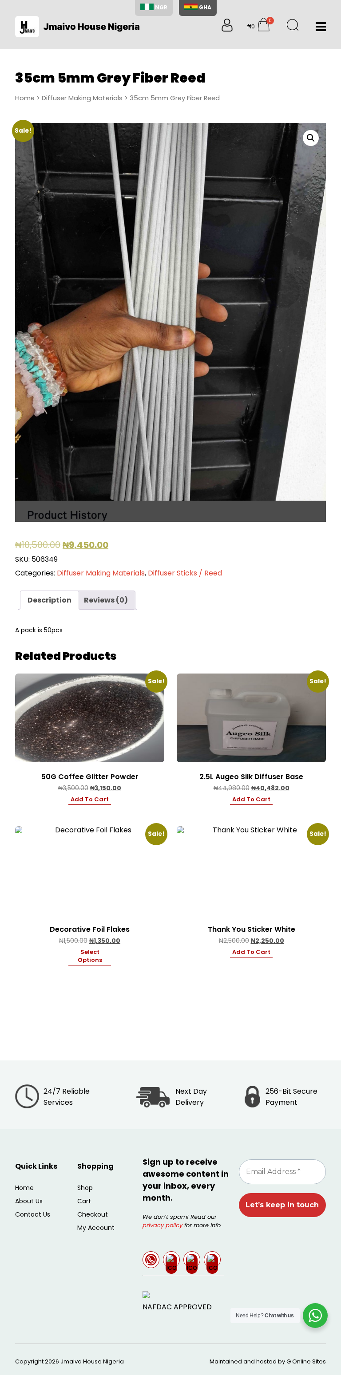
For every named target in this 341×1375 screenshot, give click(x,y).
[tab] (49, 600)
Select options (90, 956)
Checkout (92, 1214)
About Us (29, 1201)
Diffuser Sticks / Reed (185, 573)
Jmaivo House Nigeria (92, 1361)
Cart (84, 1201)
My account (96, 1227)
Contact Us (32, 1214)
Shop (85, 1187)
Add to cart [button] (90, 800)
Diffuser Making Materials (82, 98)
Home (25, 98)
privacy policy (162, 1225)
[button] (311, 138)
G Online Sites (306, 1361)
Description (49, 600)
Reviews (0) (106, 600)
